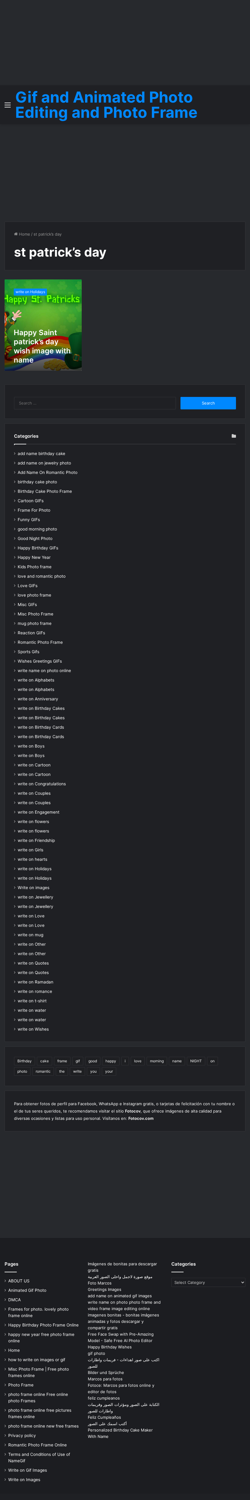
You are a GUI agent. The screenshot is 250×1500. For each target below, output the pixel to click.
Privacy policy (22, 1435)
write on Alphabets (36, 680)
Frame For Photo (34, 510)
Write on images (33, 887)
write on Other (32, 944)
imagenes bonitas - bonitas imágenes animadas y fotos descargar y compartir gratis (123, 1321)
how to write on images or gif (36, 1359)
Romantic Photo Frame (40, 642)
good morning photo (37, 529)
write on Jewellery (35, 897)
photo (22, 1071)
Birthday (24, 1061)
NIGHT (196, 1061)
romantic (43, 1071)
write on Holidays (35, 868)
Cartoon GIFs (31, 500)
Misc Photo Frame (35, 614)
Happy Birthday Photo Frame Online (43, 1325)
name (177, 1061)
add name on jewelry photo (44, 463)
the (62, 1071)
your (109, 1071)
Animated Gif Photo (27, 1290)
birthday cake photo (37, 481)
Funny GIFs (29, 519)
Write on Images (24, 1479)
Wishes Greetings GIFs (40, 661)
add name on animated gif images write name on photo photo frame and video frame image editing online (124, 1302)
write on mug (30, 934)
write (77, 1071)
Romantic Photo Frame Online (37, 1444)
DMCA (14, 1299)
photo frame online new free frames (43, 1426)
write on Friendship (36, 840)
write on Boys (31, 746)
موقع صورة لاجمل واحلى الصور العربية (120, 1276)
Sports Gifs (28, 651)
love (137, 1061)
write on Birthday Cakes (41, 708)
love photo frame (34, 595)
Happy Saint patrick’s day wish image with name (42, 346)
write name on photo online (44, 670)
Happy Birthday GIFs (38, 547)
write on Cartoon (34, 764)
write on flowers (33, 821)
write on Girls (30, 849)
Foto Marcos (100, 1283)
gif (78, 1061)
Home (24, 234)
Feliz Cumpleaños (104, 1417)
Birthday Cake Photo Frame (45, 491)
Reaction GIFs (31, 632)
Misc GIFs (27, 604)
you (93, 1071)
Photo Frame (21, 1385)
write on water (32, 1010)
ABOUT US (19, 1280)
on (212, 1061)
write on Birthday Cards (41, 727)
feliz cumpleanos (104, 1398)
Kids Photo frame (35, 566)
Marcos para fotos (105, 1378)
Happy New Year (34, 557)
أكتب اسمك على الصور (107, 1423)
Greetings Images (104, 1289)
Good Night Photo (35, 538)
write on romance (35, 991)
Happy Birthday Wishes (110, 1346)
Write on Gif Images (27, 1470)
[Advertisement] (125, 42)
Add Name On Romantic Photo (47, 472)
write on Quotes (33, 963)
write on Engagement (38, 812)
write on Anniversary (38, 698)
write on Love (31, 915)
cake (44, 1061)
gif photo (96, 1353)
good (92, 1061)
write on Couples (34, 793)
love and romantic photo (42, 576)
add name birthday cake (41, 453)
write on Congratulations (42, 783)
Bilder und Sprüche (106, 1372)
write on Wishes (33, 1029)
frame (62, 1061)
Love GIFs (28, 585)
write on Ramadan (35, 982)
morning (157, 1061)
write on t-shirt (32, 1000)
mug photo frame (35, 623)
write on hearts (32, 859)
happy (110, 1061)
